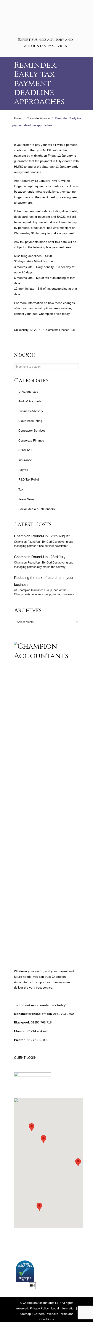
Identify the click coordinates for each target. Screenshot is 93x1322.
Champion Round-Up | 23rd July (40, 557)
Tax (73, 329)
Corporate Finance (38, 118)
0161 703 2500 (63, 1013)
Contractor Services (31, 430)
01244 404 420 (37, 1031)
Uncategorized (28, 391)
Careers (39, 1314)
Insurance (25, 460)
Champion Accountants (46, 17)
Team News (26, 499)
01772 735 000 (37, 1040)
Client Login (25, 1057)
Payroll (23, 469)
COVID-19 (25, 450)
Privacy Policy (39, 1308)
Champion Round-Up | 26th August (42, 536)
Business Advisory (30, 411)
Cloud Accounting (30, 420)
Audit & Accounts (29, 401)
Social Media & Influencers (36, 509)
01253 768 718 (41, 1022)
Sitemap (25, 1314)
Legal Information (63, 1308)
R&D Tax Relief (28, 479)
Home (17, 118)
